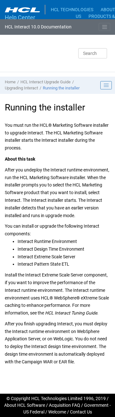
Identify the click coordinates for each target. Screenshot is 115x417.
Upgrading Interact (21, 88)
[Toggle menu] (104, 27)
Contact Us (81, 411)
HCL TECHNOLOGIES (72, 9)
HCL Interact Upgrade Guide (45, 82)
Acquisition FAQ (64, 405)
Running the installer (61, 88)
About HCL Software (24, 405)
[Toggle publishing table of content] (106, 85)
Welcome (57, 411)
